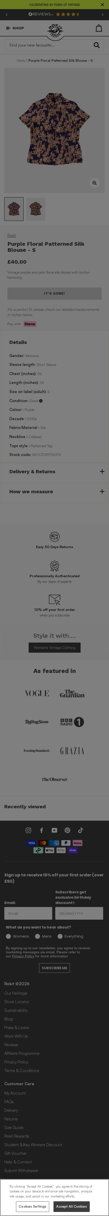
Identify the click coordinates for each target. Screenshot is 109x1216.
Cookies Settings (32, 1206)
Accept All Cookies (71, 1206)
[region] (54, 1197)
